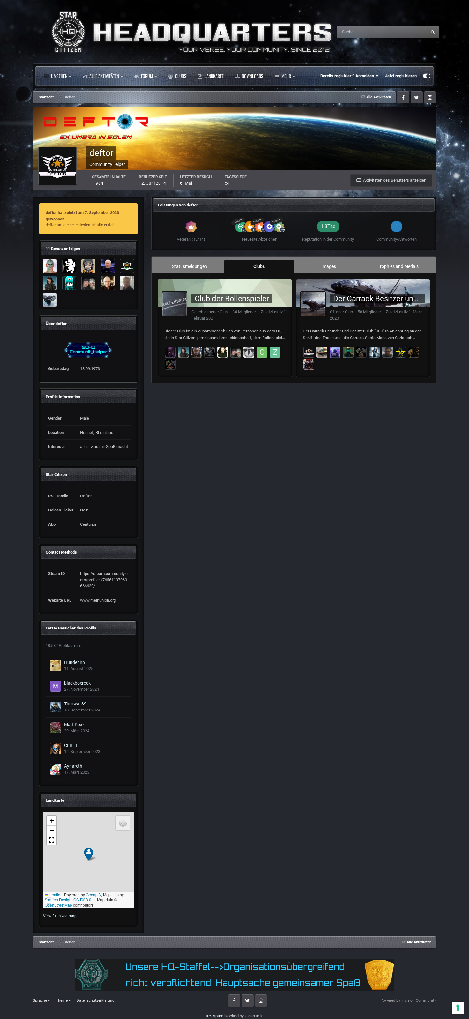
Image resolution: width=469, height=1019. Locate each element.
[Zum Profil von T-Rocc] (88, 266)
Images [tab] (328, 266)
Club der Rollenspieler (232, 298)
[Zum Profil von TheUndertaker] (413, 352)
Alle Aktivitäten (103, 75)
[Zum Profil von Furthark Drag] (387, 352)
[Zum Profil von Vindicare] (321, 352)
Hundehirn (74, 662)
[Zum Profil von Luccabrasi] (50, 266)
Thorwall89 (75, 703)
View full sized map (60, 916)
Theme (62, 1000)
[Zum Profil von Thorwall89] (55, 707)
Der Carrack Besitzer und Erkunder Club (400, 298)
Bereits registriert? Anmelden (348, 75)
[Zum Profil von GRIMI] (69, 266)
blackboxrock (77, 683)
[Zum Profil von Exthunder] (400, 352)
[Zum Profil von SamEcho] (222, 352)
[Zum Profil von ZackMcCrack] (275, 352)
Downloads (252, 75)
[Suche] (432, 32)
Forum (146, 75)
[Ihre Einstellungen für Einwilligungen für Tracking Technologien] (458, 1008)
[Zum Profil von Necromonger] (374, 352)
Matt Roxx (74, 724)
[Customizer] (427, 76)
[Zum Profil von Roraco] (50, 300)
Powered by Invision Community (408, 1000)
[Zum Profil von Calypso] (348, 352)
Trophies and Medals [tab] (398, 266)
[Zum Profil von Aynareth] (55, 769)
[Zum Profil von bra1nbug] (69, 283)
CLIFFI (70, 745)
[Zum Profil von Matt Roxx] (55, 727)
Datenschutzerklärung (96, 1000)
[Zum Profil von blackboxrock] (55, 686)
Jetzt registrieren (401, 75)
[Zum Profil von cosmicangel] (335, 352)
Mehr (286, 75)
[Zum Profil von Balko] (108, 283)
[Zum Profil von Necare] (127, 283)
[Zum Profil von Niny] (50, 283)
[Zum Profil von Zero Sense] (170, 352)
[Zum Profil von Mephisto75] (88, 283)
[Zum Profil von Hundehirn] (55, 665)
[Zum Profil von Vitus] (308, 352)
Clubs (180, 75)
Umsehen (58, 75)
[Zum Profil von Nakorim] (170, 364)
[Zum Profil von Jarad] (209, 352)
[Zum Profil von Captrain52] (127, 266)
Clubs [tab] (259, 266)
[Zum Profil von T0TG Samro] (308, 364)
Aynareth (73, 766)
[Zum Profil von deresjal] (248, 352)
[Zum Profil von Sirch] (108, 266)
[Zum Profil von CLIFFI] (55, 748)
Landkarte (214, 75)
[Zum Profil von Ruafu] (196, 352)
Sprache (40, 1000)
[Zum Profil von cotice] (262, 352)
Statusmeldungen (402, 32)
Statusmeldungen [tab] (189, 266)
